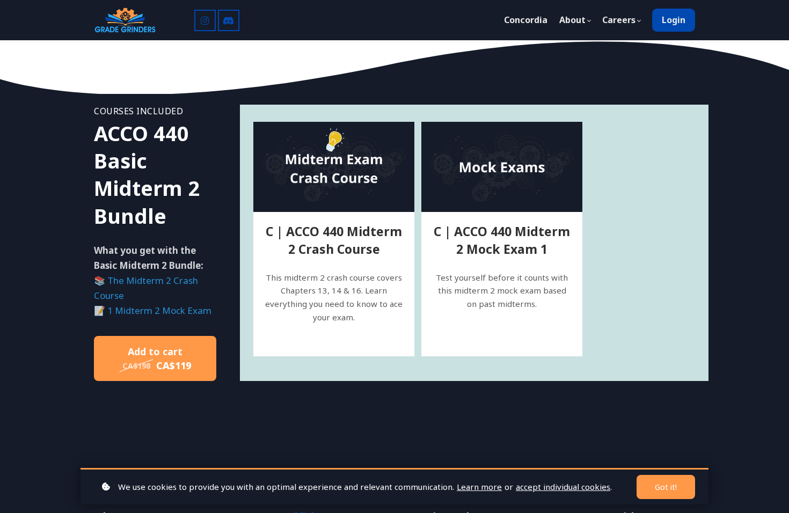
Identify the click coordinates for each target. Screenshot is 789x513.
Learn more (479, 486)
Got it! (666, 487)
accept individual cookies (563, 486)
